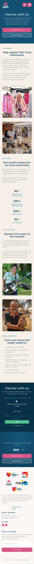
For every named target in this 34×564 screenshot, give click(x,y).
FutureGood (27, 560)
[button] (25, 5)
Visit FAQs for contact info (9, 518)
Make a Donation (17, 35)
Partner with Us (17, 30)
